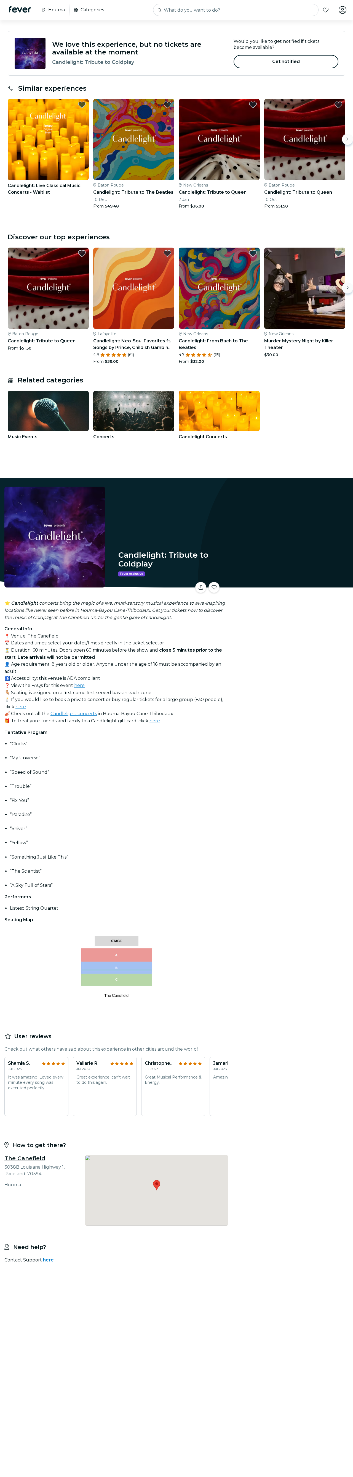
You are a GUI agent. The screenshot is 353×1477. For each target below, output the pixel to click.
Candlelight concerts (73, 713)
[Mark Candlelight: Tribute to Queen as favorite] (252, 104)
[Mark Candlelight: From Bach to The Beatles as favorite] (252, 253)
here (79, 685)
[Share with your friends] (200, 587)
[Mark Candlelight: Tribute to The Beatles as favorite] (167, 104)
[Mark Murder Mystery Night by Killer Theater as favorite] (338, 253)
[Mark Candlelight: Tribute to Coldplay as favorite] (214, 587)
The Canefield (24, 1158)
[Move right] (347, 139)
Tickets (292, 584)
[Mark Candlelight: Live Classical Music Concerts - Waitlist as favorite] (81, 104)
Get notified (286, 61)
